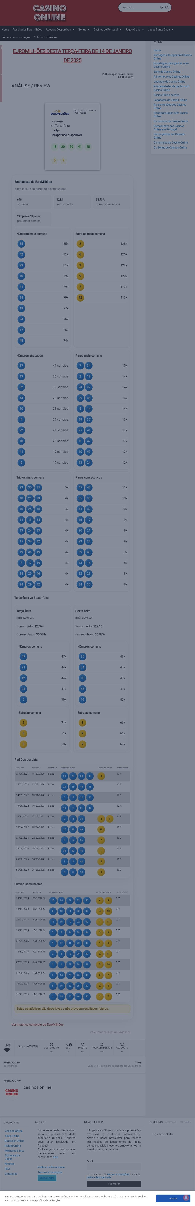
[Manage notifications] (186, 1198)
